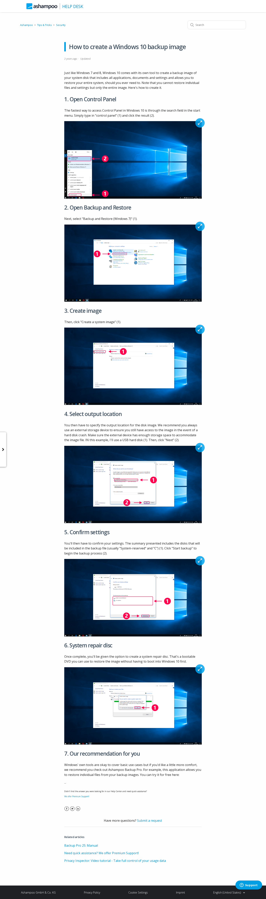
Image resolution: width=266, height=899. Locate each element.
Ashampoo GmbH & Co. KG (38, 892)
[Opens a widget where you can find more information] (248, 885)
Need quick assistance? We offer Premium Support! (101, 853)
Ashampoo (26, 25)
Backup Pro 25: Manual (81, 845)
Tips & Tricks (44, 25)
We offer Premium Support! (76, 796)
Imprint (180, 892)
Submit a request (149, 820)
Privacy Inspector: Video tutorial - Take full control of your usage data (115, 860)
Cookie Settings (138, 892)
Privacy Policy (92, 892)
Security (61, 25)
